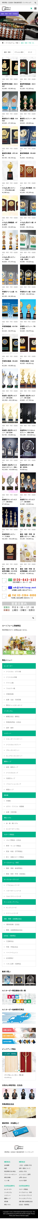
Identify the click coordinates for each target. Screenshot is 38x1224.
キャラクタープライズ (25, 1195)
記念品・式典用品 (24, 1204)
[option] (19, 1066)
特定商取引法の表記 (10, 1171)
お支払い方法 (23, 1171)
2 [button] (17, 1070)
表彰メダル (7, 1204)
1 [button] (15, 1070)
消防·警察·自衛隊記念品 (26, 1201)
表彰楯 (6, 1201)
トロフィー (7, 1195)
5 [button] (22, 1070)
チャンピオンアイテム (25, 1198)
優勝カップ (7, 1198)
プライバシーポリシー (10, 1174)
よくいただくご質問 (24, 1174)
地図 (5, 1168)
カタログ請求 (23, 1180)
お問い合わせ (23, 1177)
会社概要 (6, 1165)
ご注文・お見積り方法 (25, 1165)
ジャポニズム (8, 1192)
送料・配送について (24, 1168)
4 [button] (20, 1070)
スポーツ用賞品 (23, 1189)
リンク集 (6, 1180)
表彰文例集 (7, 1177)
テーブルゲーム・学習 (25, 1192)
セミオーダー (8, 1189)
